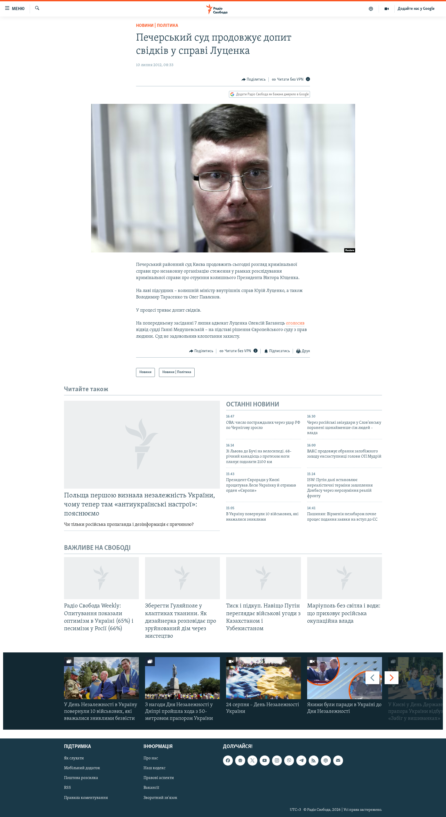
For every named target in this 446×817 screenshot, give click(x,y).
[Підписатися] (338, 760)
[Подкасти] (371, 8)
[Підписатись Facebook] (228, 760)
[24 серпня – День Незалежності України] (263, 678)
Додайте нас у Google (416, 9)
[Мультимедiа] (387, 8)
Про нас (151, 758)
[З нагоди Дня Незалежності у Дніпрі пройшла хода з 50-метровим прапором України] (182, 678)
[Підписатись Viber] (289, 760)
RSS (67, 788)
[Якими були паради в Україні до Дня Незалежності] (344, 678)
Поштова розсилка (81, 778)
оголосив (295, 323)
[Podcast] (326, 760)
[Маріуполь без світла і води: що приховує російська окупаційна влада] (344, 578)
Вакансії (151, 788)
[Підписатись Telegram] (301, 760)
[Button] (254, 79)
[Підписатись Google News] (240, 760)
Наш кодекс (154, 768)
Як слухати (74, 758)
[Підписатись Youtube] (264, 760)
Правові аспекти (159, 778)
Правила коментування (86, 798)
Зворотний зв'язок (160, 798)
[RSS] (313, 760)
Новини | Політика (157, 26)
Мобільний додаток (82, 768)
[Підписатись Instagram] (277, 760)
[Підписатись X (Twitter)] (252, 760)
